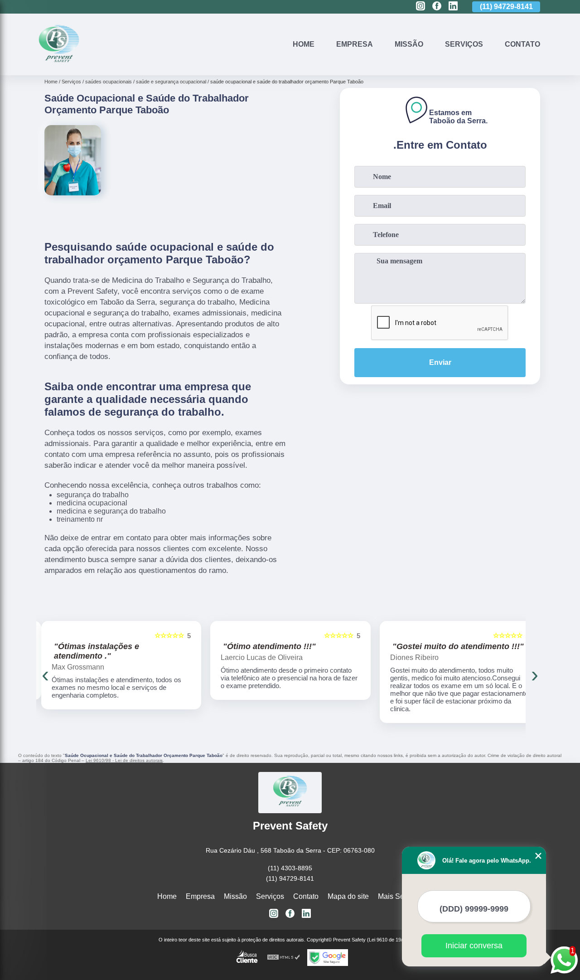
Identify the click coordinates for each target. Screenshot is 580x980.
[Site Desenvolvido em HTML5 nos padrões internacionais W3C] (283, 957)
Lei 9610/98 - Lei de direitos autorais (124, 760)
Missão (409, 44)
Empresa (354, 44)
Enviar (440, 362)
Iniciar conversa (474, 945)
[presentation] (45, 674)
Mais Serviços (400, 896)
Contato (522, 44)
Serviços (464, 44)
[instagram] (420, 6)
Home (303, 44)
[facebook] (436, 6)
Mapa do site (348, 896)
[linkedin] (453, 6)
